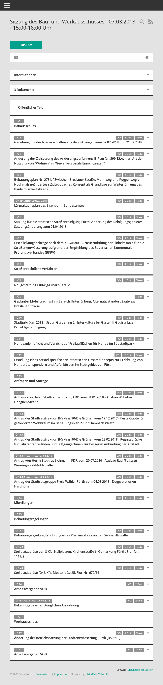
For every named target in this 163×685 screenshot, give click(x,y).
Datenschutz (43, 674)
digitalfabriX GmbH (97, 674)
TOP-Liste (25, 45)
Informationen (25, 75)
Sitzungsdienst (140, 669)
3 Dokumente (24, 90)
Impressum (61, 674)
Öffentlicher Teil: (30, 107)
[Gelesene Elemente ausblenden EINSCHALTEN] (147, 57)
